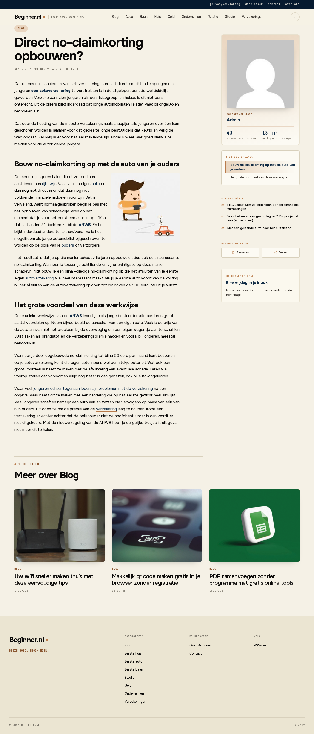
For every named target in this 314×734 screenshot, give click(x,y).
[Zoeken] (295, 16)
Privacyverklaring (225, 4)
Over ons (292, 4)
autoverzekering (39, 278)
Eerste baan (134, 669)
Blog (115, 17)
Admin (233, 120)
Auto (129, 17)
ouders (68, 245)
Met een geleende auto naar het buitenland (259, 228)
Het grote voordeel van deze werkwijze (259, 177)
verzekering (106, 409)
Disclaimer (254, 4)
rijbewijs (49, 183)
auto (96, 183)
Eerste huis (133, 653)
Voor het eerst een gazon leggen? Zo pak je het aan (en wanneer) (262, 218)
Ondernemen (191, 17)
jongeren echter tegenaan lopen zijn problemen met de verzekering (93, 388)
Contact (274, 4)
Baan (144, 17)
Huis (157, 17)
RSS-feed (261, 645)
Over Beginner (200, 645)
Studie (230, 17)
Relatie (213, 17)
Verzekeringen (252, 17)
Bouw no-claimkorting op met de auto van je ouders (262, 167)
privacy (299, 725)
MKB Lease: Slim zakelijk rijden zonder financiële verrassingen (263, 207)
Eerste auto (134, 661)
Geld (171, 17)
